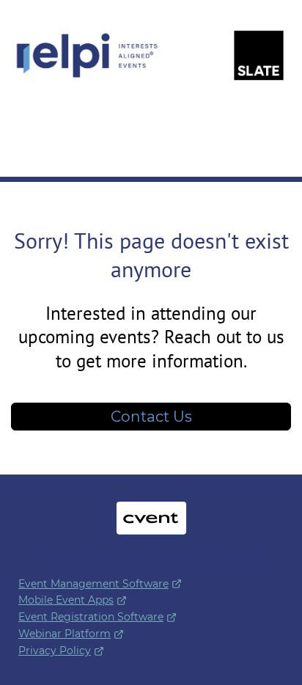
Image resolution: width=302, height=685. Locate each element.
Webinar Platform (64, 633)
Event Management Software (93, 583)
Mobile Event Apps (66, 600)
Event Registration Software (90, 616)
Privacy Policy (54, 650)
